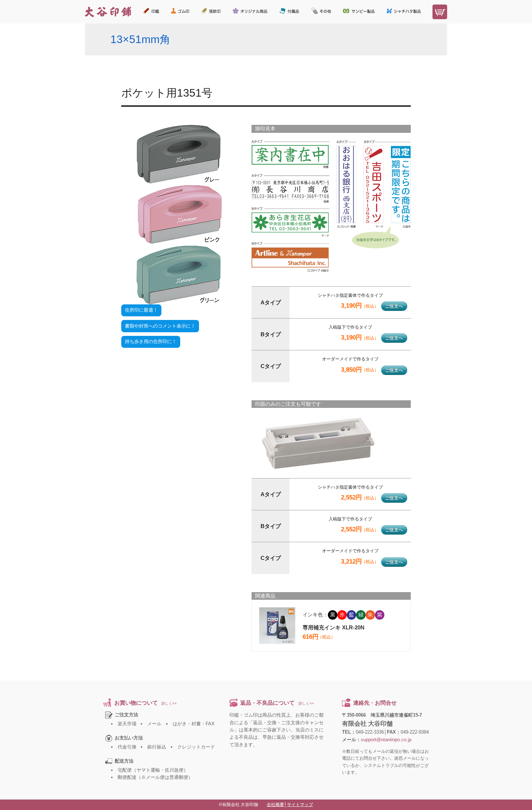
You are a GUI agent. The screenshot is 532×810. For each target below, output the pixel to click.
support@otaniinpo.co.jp (386, 739)
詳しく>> (169, 703)
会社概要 (275, 804)
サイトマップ (300, 804)
